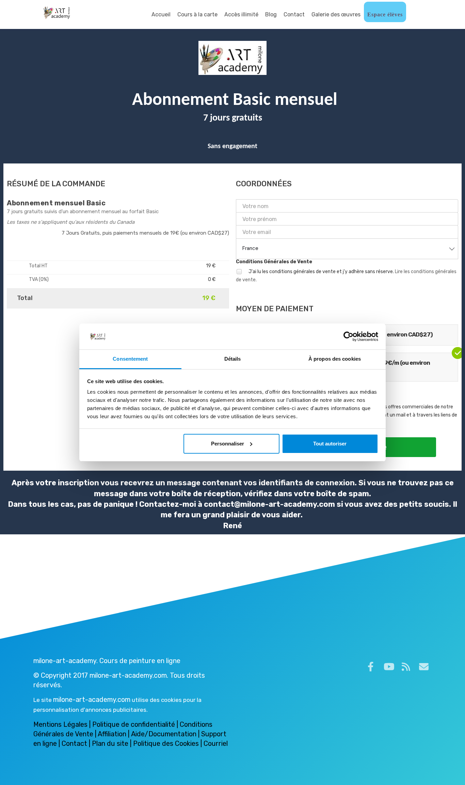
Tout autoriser (330, 443)
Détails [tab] (232, 359)
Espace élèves (385, 14)
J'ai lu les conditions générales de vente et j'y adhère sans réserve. (346, 276)
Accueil (161, 14)
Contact (294, 14)
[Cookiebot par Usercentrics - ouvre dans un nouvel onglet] (348, 336)
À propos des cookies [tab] (334, 359)
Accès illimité (241, 14)
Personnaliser (227, 443)
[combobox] (347, 248)
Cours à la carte (197, 14)
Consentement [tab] (130, 359)
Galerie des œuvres (335, 14)
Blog (271, 14)
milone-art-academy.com (91, 699)
